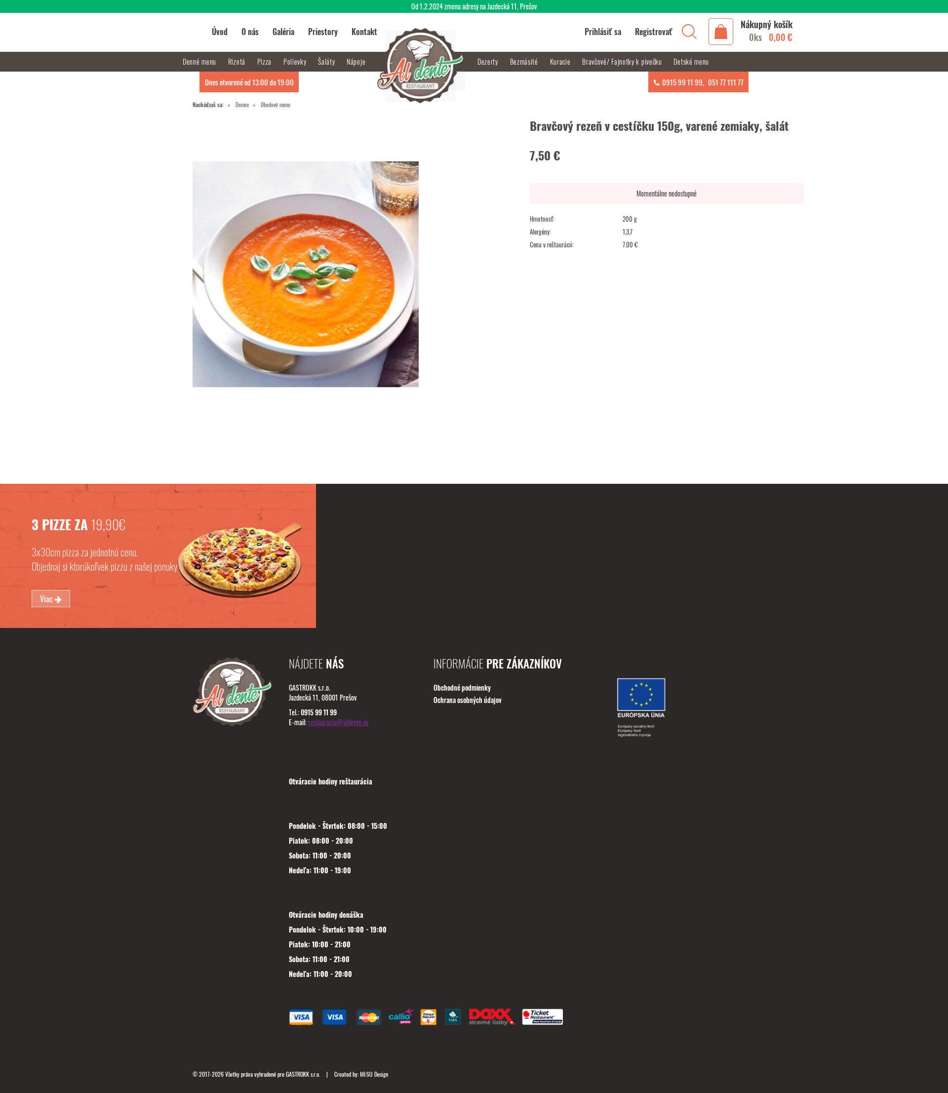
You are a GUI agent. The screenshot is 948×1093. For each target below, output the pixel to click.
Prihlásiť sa (603, 32)
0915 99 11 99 (682, 82)
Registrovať (653, 32)
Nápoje (357, 61)
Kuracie (561, 61)
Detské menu (691, 61)
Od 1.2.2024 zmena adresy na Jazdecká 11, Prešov (474, 6)
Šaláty (327, 61)
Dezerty (488, 61)
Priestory (323, 32)
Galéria (283, 32)
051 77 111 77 (726, 82)
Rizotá (237, 61)
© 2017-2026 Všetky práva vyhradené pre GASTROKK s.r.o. (257, 1074)
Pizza (265, 61)
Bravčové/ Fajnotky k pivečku (623, 61)
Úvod (220, 32)
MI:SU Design (374, 1074)
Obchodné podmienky (462, 687)
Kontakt (364, 32)
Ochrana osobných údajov (468, 700)
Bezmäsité (525, 61)
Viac (47, 599)
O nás (250, 32)
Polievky (295, 61)
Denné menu (200, 61)
